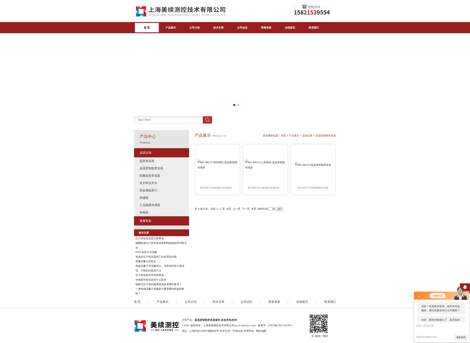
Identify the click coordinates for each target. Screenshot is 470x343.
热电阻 (144, 212)
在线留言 (290, 27)
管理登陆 (249, 331)
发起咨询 (460, 337)
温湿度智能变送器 (325, 135)
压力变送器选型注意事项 (149, 238)
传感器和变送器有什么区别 (150, 279)
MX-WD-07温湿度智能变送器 (313, 187)
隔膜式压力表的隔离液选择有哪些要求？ (158, 284)
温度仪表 (307, 135)
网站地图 (261, 331)
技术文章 (218, 27)
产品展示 (171, 27)
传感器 (144, 197)
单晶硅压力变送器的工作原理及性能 (156, 256)
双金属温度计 (148, 190)
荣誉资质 (266, 27)
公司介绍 (194, 27)
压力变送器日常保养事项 (149, 275)
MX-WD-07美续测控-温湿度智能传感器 (217, 187)
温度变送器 (147, 161)
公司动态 (242, 27)
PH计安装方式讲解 (146, 252)
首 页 (137, 301)
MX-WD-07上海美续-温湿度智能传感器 (265, 187)
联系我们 (314, 27)
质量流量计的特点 (145, 261)
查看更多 (145, 220)
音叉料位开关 (148, 183)
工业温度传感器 (150, 205)
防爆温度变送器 (150, 175)
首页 (283, 135)
